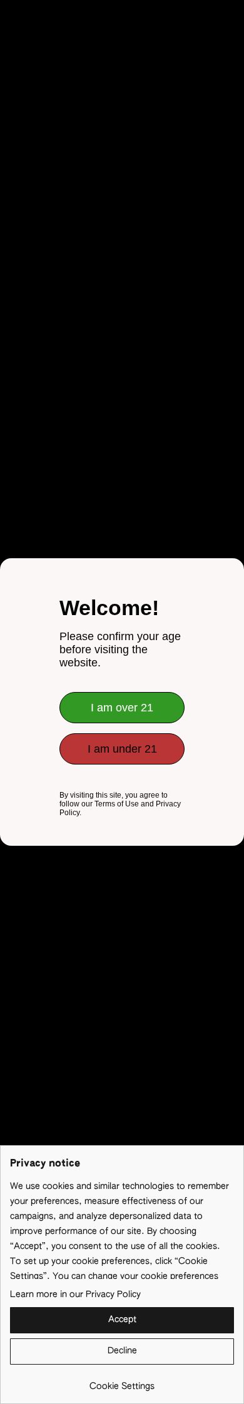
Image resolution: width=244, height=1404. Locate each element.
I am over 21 (122, 707)
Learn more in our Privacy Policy (75, 1294)
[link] (122, 1382)
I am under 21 (122, 749)
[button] (122, 1320)
